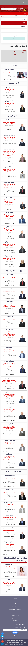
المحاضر (23, 30)
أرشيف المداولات (23, 2)
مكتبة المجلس (15, 618)
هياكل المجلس (22, 15)
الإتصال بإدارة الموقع (9, 644)
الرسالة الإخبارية (20, 624)
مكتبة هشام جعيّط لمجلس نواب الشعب (19, 1)
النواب (15, 600)
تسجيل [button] (15, 632)
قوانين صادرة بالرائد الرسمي (15, 609)
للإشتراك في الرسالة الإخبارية (21, 627)
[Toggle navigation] (25, 14)
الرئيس (15, 598)
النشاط (23, 26)
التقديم (23, 19)
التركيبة (23, 23)
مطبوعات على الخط (15, 612)
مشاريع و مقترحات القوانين (15, 606)
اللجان (15, 603)
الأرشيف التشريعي (15, 615)
